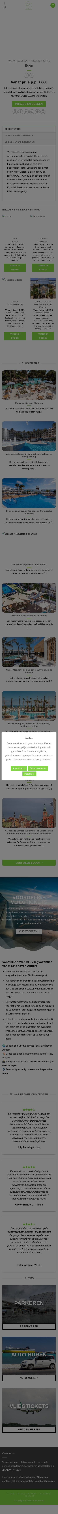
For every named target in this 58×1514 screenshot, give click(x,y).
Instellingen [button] (29, 774)
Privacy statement (38, 768)
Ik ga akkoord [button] (19, 768)
